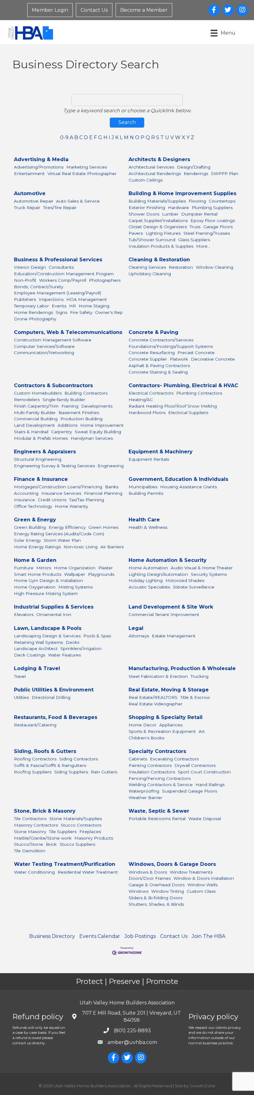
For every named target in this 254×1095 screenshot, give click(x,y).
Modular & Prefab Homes (41, 438)
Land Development (34, 425)
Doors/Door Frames (150, 878)
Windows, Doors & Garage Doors (172, 864)
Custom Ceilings (146, 180)
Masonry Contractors (36, 825)
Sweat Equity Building (98, 431)
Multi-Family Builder (35, 412)
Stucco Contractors (81, 825)
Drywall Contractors (195, 765)
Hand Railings (210, 784)
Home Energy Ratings (37, 546)
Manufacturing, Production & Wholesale (182, 668)
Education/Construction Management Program (64, 273)
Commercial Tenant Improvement (164, 614)
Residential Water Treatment (88, 872)
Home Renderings (33, 312)
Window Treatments (191, 872)
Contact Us (94, 10)
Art (202, 731)
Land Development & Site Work (171, 607)
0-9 (64, 137)
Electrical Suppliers (188, 412)
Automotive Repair (33, 201)
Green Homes (103, 527)
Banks (111, 486)
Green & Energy (35, 520)
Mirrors (43, 567)
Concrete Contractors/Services (161, 339)
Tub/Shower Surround (152, 239)
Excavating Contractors (174, 758)
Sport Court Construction (204, 771)
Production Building (81, 418)
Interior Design (30, 267)
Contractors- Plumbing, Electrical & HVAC (183, 385)
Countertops (222, 201)
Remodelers (27, 399)
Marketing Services (86, 167)
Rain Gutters (104, 771)
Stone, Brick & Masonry (45, 811)
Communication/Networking (44, 352)
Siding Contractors (78, 758)
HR (72, 305)
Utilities (21, 697)
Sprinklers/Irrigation (81, 648)
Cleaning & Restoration (159, 260)
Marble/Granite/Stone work (43, 838)
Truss (195, 226)
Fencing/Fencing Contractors (159, 778)
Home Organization (74, 567)
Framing (69, 406)
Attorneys (139, 635)
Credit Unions (52, 499)
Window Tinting (167, 891)
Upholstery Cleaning (150, 273)
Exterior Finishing (147, 207)
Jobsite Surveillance (193, 586)
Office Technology (33, 506)
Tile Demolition (29, 850)
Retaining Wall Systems (38, 642)
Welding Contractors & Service (161, 784)
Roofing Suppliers (32, 771)
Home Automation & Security (168, 560)
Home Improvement (102, 425)
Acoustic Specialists (149, 586)
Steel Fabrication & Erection (158, 676)
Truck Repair (27, 207)
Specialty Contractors (157, 751)
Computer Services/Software (44, 346)
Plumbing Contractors (199, 393)
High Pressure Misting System (46, 593)
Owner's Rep (109, 312)
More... (203, 246)
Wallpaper (74, 574)
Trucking (199, 676)
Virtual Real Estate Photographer (81, 173)
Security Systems (209, 574)
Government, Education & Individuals (178, 479)
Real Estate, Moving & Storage (169, 690)
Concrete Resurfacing (152, 352)
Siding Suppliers (71, 771)
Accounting (26, 493)
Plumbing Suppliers (212, 207)
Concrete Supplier (148, 359)
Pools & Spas (97, 635)
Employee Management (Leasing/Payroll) (57, 292)
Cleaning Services (147, 267)
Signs (61, 312)
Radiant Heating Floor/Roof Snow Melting (173, 406)
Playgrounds (101, 574)
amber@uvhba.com (132, 1042)
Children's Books (146, 737)
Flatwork (179, 359)
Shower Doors (144, 214)
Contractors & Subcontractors (53, 385)
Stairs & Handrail (31, 431)
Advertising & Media (41, 159)
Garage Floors (218, 226)
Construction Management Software (52, 339)
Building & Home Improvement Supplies (182, 193)
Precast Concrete (196, 352)
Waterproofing (144, 791)
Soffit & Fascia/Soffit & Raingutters (50, 765)
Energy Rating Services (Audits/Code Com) (59, 533)
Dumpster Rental (199, 214)
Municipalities (143, 486)
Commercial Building (36, 418)
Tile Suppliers (63, 831)
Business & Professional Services (58, 260)
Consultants (61, 267)
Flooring (197, 201)
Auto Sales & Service (78, 201)
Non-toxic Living (81, 546)
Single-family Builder (63, 399)
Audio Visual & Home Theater (202, 567)
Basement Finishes (79, 412)
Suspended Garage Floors (189, 791)
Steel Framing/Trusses (206, 233)
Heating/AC (141, 399)
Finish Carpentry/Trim (36, 406)
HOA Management (86, 299)
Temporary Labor (31, 305)
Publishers (25, 299)
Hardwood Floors (147, 412)
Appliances (170, 724)
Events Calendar (99, 936)
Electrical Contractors (151, 393)
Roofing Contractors (35, 758)
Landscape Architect (36, 648)
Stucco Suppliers (77, 844)
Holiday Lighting (146, 580)
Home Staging (94, 305)
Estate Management (173, 635)
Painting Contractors (150, 765)
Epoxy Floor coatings (212, 220)
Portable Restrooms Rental (157, 818)
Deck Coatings (29, 654)
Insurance (24, 499)
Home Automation (148, 567)
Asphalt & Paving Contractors (159, 365)
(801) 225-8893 (132, 1030)
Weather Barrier (145, 797)
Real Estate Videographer (155, 703)
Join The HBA (208, 936)
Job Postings (140, 936)
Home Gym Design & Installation (48, 580)
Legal (136, 628)
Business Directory (52, 936)
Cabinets (138, 758)
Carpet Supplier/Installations (158, 220)
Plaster (105, 567)
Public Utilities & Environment (54, 690)
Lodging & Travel (37, 668)
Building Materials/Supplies (157, 201)
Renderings (196, 173)
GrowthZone (202, 1085)
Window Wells (202, 884)
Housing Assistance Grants (188, 486)
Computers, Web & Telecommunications (68, 332)
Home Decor (142, 724)
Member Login (50, 10)
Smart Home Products (37, 574)
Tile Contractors (30, 818)
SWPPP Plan (224, 173)
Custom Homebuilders (38, 393)
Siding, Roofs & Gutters (45, 751)
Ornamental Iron (53, 614)
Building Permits (146, 493)
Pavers (136, 233)
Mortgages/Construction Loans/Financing (58, 486)
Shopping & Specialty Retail (166, 717)
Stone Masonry (30, 831)
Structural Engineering (37, 459)
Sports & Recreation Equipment (162, 731)
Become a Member (144, 10)
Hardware (178, 207)
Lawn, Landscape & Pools (47, 628)
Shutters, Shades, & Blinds (156, 904)
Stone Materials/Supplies (75, 818)
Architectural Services (151, 167)
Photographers (104, 280)
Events (59, 305)
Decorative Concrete (213, 359)
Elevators (23, 614)
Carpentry (61, 431)
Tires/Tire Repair (60, 207)
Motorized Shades (184, 580)
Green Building (30, 527)
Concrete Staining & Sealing (158, 372)
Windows (138, 891)
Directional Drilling (51, 697)
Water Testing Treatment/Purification (64, 864)
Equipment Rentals (149, 459)
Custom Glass (201, 891)
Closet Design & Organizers (158, 226)
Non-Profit (25, 280)
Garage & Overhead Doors (157, 884)
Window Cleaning (214, 267)
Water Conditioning (34, 872)
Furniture (23, 567)
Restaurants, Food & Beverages (55, 717)
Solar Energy (27, 540)
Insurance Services (61, 493)
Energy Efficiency (67, 527)
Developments (96, 406)
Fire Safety (81, 312)
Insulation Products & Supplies (161, 246)
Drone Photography (35, 318)
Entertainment (29, 173)
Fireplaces (90, 831)
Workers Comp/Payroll (62, 280)
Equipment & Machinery (161, 452)
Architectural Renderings (155, 173)
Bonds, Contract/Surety (38, 286)
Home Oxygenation (34, 586)
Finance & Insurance (41, 479)
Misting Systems (75, 586)
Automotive (30, 193)
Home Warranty (71, 506)
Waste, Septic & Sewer (159, 811)
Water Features (64, 654)
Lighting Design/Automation (158, 574)
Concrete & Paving (153, 332)
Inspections (51, 299)
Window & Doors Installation (203, 878)
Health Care (144, 520)
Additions (67, 425)
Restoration (181, 267)
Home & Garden (35, 560)
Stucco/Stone (28, 844)
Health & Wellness (148, 527)
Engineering (111, 465)
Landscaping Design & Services (47, 635)
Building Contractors (85, 393)
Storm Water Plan (62, 540)
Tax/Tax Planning (86, 499)
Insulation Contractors (152, 771)
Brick (51, 844)
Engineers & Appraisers (45, 452)
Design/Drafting (193, 167)
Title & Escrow (195, 697)
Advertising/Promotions (39, 167)
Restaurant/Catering (35, 724)
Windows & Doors (148, 872)
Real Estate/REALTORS (153, 697)
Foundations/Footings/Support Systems (171, 346)
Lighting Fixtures (163, 233)
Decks (72, 642)
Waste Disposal (204, 818)
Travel (20, 676)
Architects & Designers (159, 159)
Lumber (170, 214)
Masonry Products (93, 838)
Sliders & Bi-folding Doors (155, 897)
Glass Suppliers (194, 239)
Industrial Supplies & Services (54, 607)
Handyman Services (92, 438)
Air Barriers (112, 546)
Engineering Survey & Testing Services (54, 465)
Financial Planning (103, 493)
